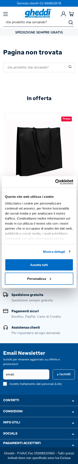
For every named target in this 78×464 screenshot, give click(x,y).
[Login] (63, 14)
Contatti (11, 400)
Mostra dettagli (54, 251)
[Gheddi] (38, 13)
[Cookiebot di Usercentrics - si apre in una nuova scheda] (55, 182)
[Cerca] (71, 22)
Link (58, 384)
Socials (10, 433)
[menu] (5, 14)
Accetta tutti (39, 265)
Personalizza (36, 278)
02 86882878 (50, 3)
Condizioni (13, 411)
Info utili (11, 422)
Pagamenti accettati (22, 443)
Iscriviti (65, 374)
